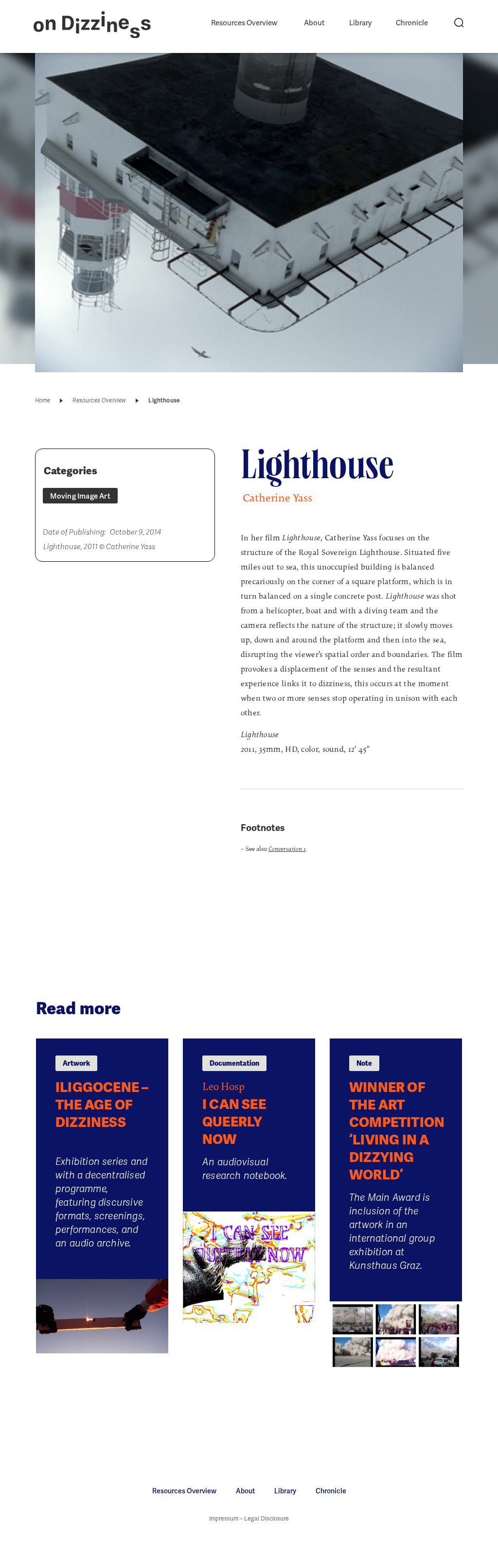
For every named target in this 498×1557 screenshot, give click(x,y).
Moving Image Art (80, 496)
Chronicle (412, 23)
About (314, 23)
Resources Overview (244, 23)
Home (43, 400)
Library (360, 23)
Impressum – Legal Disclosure (249, 1518)
